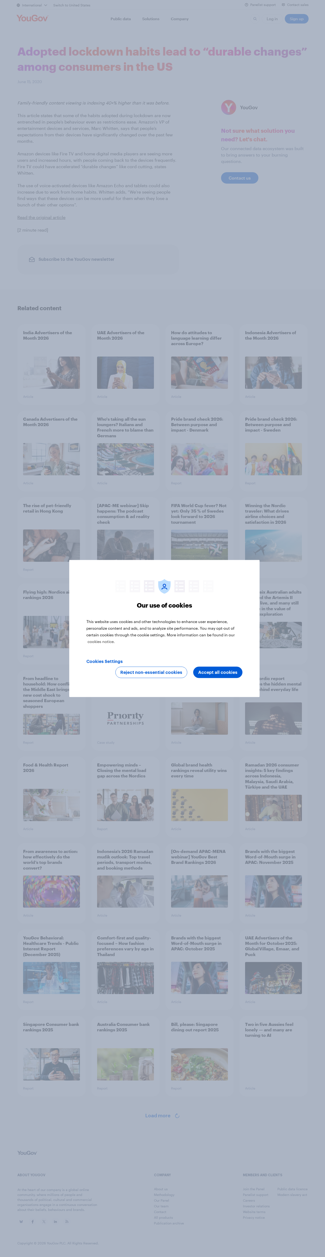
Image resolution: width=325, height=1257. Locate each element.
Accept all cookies (217, 672)
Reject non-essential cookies (151, 672)
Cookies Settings (104, 661)
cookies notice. (101, 641)
